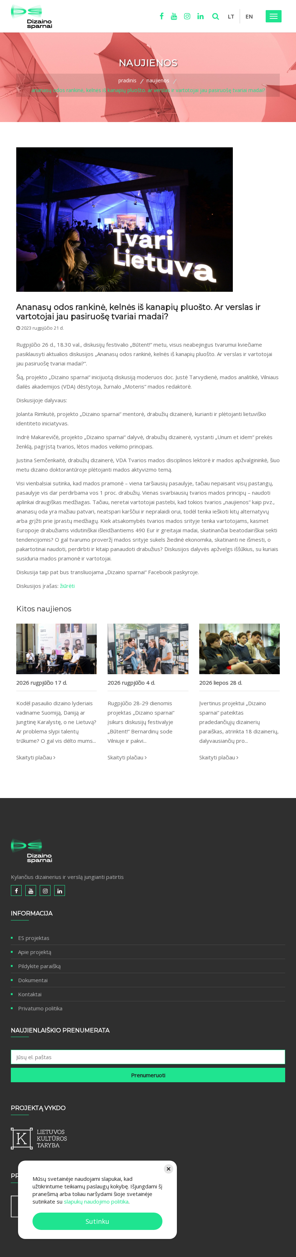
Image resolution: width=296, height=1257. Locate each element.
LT (231, 16)
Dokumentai (33, 980)
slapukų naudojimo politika (96, 1201)
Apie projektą (34, 951)
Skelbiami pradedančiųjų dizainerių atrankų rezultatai (239, 667)
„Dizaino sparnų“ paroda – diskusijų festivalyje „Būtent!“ (148, 667)
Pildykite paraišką (39, 966)
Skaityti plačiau (34, 757)
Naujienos (158, 80)
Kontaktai (30, 994)
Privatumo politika (40, 1008)
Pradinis (127, 80)
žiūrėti (67, 585)
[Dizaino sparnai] (31, 16)
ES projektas (33, 937)
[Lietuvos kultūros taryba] (148, 1138)
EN (249, 16)
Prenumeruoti (148, 1075)
